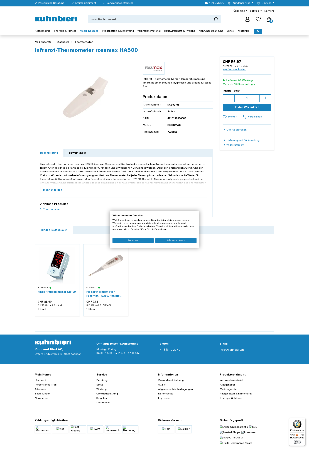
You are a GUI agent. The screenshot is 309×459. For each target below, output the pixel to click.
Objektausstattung (107, 394)
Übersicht (40, 380)
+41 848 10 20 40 (169, 349)
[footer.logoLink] (53, 342)
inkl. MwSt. (214, 3)
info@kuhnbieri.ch (232, 349)
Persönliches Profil (46, 385)
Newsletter (41, 398)
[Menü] (303, 420)
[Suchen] (215, 19)
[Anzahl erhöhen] (265, 98)
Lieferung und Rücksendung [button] (242, 140)
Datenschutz (165, 394)
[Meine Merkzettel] (258, 19)
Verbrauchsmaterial (231, 380)
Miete (99, 385)
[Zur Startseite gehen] (56, 18)
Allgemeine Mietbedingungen (175, 389)
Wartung (101, 389)
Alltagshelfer (227, 385)
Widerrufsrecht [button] (235, 145)
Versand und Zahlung (171, 380)
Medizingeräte (228, 389)
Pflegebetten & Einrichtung (236, 394)
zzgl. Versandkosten (234, 69)
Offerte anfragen (236, 130)
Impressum (164, 398)
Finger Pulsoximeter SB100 (57, 292)
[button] (52, 190)
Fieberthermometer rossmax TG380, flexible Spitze (103, 294)
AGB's (162, 385)
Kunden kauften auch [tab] (53, 230)
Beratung (101, 380)
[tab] (49, 153)
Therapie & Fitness (231, 398)
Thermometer (51, 209)
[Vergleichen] (75, 257)
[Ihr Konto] (247, 19)
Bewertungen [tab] (78, 153)
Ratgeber (101, 398)
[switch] (297, 442)
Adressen (40, 389)
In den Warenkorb (247, 107)
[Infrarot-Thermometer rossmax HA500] (85, 97)
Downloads (103, 403)
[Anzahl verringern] (229, 98)
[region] (85, 97)
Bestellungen (42, 394)
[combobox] (149, 19)
